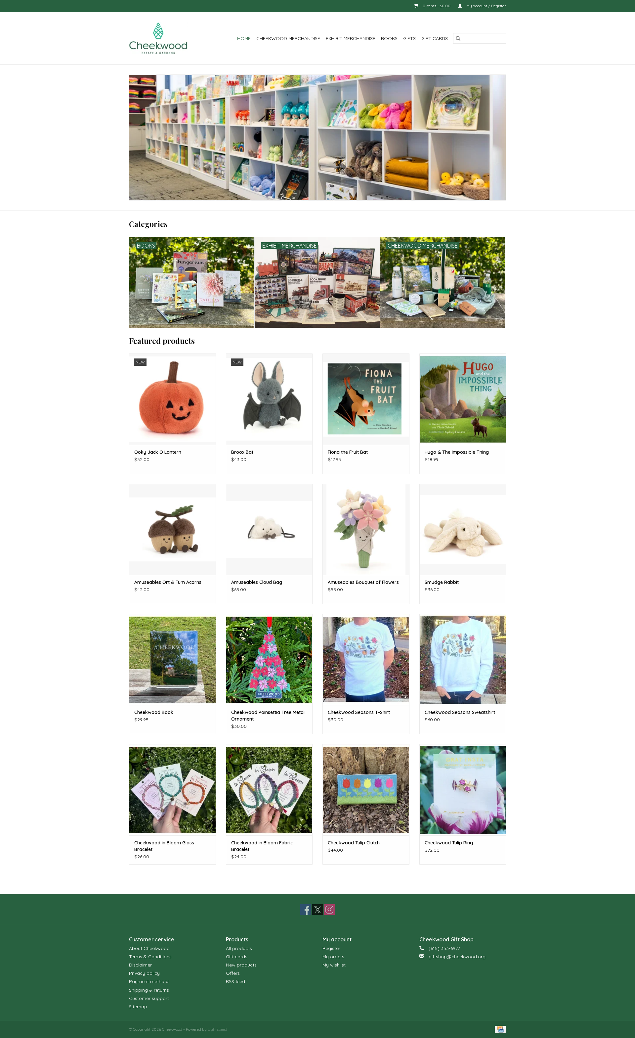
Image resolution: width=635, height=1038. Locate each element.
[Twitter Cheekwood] (317, 909)
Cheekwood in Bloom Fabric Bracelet (262, 846)
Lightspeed (217, 1029)
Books (389, 38)
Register (331, 948)
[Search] (458, 38)
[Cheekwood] (162, 38)
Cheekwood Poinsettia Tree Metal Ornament (268, 715)
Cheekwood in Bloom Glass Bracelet (164, 846)
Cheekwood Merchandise (288, 38)
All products (239, 948)
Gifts (409, 38)
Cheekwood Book (153, 712)
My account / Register (485, 5)
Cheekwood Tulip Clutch (354, 843)
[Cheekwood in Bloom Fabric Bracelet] (269, 789)
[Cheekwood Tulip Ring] (462, 789)
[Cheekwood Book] (172, 659)
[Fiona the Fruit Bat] (365, 399)
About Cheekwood (149, 948)
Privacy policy (144, 973)
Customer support (149, 998)
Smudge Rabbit (442, 582)
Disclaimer (140, 965)
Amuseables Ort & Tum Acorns (167, 582)
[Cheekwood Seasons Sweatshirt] (462, 659)
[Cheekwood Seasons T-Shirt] (365, 659)
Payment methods (149, 981)
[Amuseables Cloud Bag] (269, 529)
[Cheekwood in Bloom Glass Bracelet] (172, 789)
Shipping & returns (149, 990)
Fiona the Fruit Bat (348, 452)
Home (244, 38)
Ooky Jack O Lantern (157, 452)
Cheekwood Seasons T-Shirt (359, 712)
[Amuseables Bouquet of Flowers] (365, 529)
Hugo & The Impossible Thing (457, 452)
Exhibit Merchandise (350, 38)
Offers (233, 973)
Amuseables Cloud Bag (256, 582)
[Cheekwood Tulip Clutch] (365, 789)
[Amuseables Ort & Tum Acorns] (172, 529)
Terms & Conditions (150, 957)
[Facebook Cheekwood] (305, 909)
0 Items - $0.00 (436, 5)
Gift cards (434, 38)
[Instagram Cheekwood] (329, 909)
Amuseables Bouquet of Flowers (363, 582)
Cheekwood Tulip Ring (449, 843)
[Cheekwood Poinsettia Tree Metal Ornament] (269, 659)
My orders (333, 957)
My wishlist (334, 965)
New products (241, 965)
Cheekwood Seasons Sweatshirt (460, 712)
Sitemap (138, 1007)
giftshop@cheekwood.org (457, 957)
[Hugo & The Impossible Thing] (462, 399)
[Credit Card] (499, 1028)
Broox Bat (242, 452)
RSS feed (235, 981)
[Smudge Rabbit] (462, 529)
